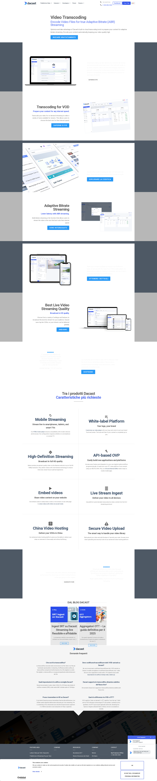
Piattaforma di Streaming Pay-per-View (40, 756)
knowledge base (97, 364)
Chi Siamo (94, 756)
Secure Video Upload (106, 528)
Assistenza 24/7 (77, 753)
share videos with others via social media (51, 504)
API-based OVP (106, 455)
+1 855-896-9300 (107, 5)
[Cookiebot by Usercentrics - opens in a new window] (22, 778)
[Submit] (101, 2)
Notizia (94, 753)
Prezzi (74, 3)
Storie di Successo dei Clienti (81, 756)
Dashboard (117, 3)
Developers (65, 3)
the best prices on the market (65, 577)
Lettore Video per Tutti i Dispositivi (39, 753)
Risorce (80, 3)
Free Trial (126, 3)
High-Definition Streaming (50, 456)
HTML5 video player (39, 432)
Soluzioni (56, 3)
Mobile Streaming (50, 419)
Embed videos (50, 492)
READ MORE (64, 643)
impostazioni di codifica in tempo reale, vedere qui (101, 675)
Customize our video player (94, 430)
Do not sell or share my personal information (132, 774)
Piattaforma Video (45, 3)
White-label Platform (106, 421)
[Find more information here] (141, 757)
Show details (36, 771)
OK (132, 765)
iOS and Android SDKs (111, 468)
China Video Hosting (50, 528)
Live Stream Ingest (106, 493)
